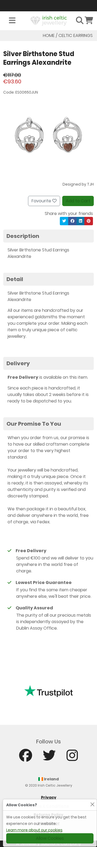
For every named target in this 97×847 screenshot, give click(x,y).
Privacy (48, 797)
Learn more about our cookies (34, 830)
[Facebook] (25, 757)
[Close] (92, 804)
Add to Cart (78, 201)
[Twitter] (49, 757)
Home (49, 35)
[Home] (48, 20)
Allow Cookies (50, 838)
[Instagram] (72, 757)
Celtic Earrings (75, 35)
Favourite (42, 201)
